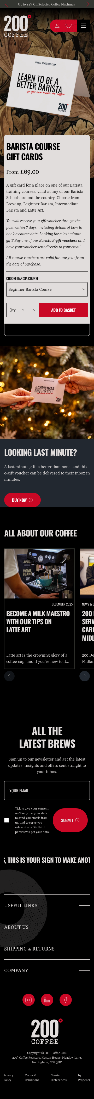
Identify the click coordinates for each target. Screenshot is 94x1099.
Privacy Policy (8, 1077)
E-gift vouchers (64, 240)
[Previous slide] (6, 4)
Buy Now (19, 500)
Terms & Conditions (32, 1077)
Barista (45, 240)
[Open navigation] (83, 26)
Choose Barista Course (22, 278)
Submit (67, 820)
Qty (12, 309)
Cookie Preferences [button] (59, 1077)
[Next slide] (87, 4)
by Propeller (84, 1077)
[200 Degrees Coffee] (17, 26)
